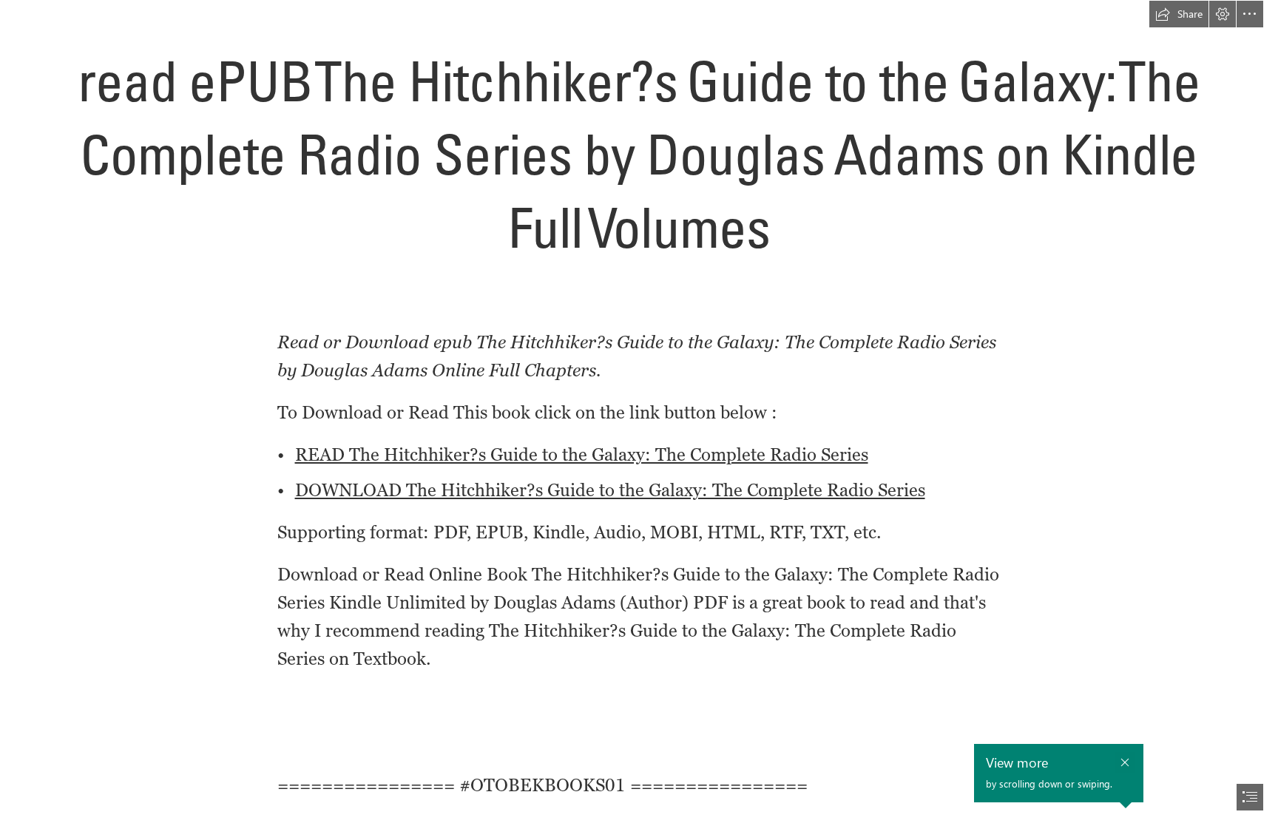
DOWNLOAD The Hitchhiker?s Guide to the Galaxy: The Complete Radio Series (610, 490)
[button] (1178, 14)
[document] (639, 413)
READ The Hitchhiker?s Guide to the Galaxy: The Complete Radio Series (581, 454)
